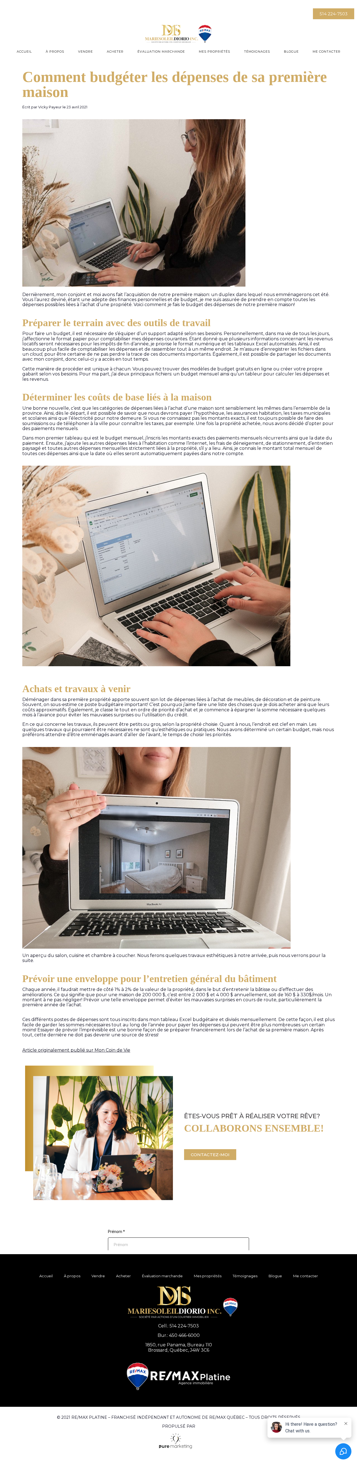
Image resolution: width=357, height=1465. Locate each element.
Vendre (85, 51)
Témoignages (257, 51)
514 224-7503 (184, 1326)
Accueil (24, 51)
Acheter (115, 51)
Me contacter (327, 51)
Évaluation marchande (161, 51)
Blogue (291, 51)
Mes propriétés (214, 51)
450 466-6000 (184, 1335)
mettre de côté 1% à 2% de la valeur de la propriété (136, 989)
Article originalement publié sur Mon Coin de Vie (76, 1050)
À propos (55, 51)
